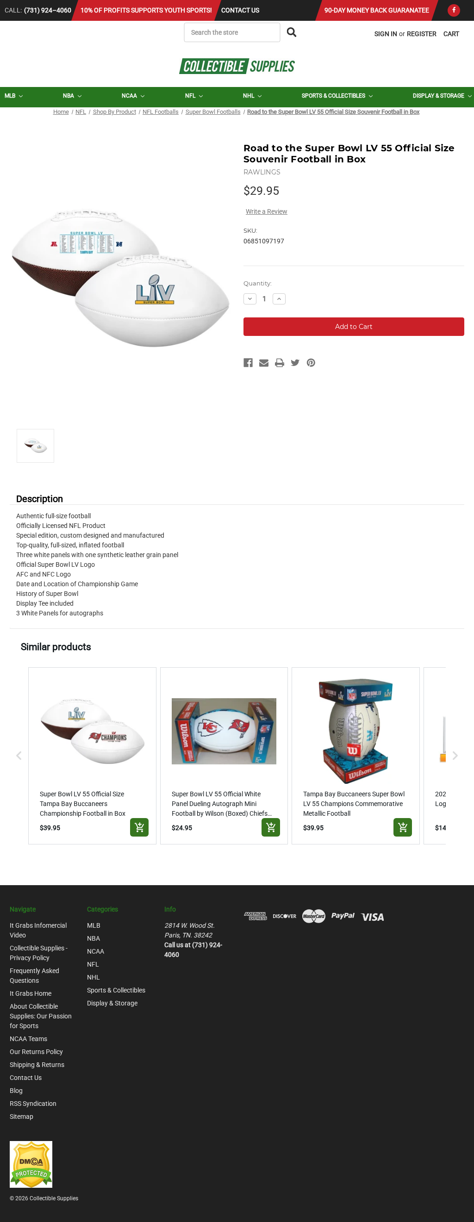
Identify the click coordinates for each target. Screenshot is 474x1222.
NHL (249, 96)
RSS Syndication (33, 1103)
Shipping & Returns (37, 1064)
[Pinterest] (311, 362)
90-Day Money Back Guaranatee (376, 10)
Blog (16, 1090)
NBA (69, 96)
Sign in (385, 33)
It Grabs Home (30, 993)
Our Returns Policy (36, 1051)
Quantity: (257, 283)
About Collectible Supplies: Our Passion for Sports (41, 1016)
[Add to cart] (139, 827)
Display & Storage (439, 96)
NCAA (130, 96)
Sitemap (21, 1116)
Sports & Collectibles (334, 96)
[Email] (263, 362)
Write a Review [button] (266, 211)
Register (422, 33)
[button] (19, 755)
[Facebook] (454, 10)
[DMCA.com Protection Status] (31, 1163)
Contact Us (240, 10)
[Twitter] (295, 362)
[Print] (279, 362)
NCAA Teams (28, 1038)
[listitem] (92, 755)
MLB (11, 96)
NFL (191, 96)
